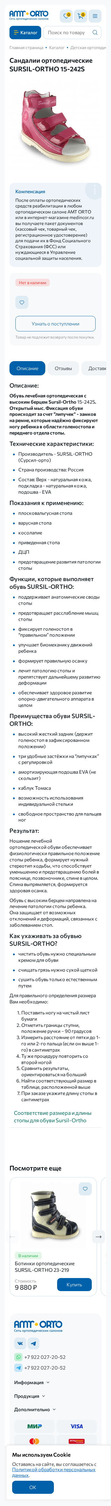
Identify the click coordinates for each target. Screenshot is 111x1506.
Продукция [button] (26, 1396)
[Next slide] (98, 1236)
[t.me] (33, 1343)
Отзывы (63, 368)
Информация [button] (29, 1382)
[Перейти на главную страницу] (28, 16)
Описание (27, 368)
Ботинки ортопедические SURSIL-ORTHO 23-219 (45, 1266)
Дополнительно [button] (32, 1409)
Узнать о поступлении (55, 323)
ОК (32, 1487)
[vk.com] (20, 1343)
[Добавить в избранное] (21, 302)
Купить (74, 1284)
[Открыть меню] (95, 16)
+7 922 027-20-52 (45, 1357)
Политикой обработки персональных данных (54, 1471)
